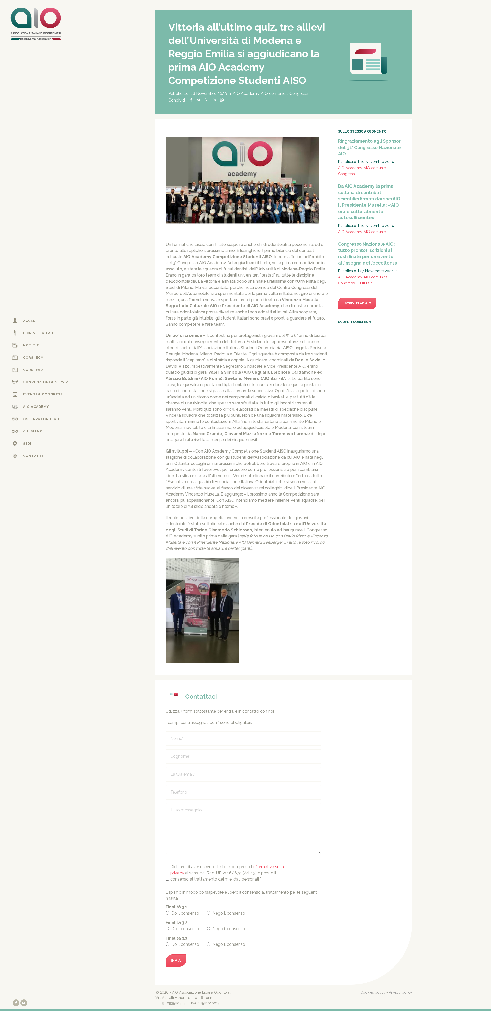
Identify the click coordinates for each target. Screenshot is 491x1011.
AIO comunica (274, 93)
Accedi (30, 321)
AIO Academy (36, 407)
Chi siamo (33, 431)
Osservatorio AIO (42, 419)
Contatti (33, 456)
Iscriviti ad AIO (39, 333)
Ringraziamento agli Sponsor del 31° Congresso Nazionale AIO (369, 147)
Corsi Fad (33, 370)
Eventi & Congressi (43, 394)
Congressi (298, 93)
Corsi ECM (33, 357)
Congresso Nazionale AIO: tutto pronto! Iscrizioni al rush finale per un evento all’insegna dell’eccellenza (367, 253)
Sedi (27, 443)
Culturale (365, 283)
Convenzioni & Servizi (46, 382)
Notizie (31, 345)
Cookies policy (372, 992)
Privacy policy (400, 992)
